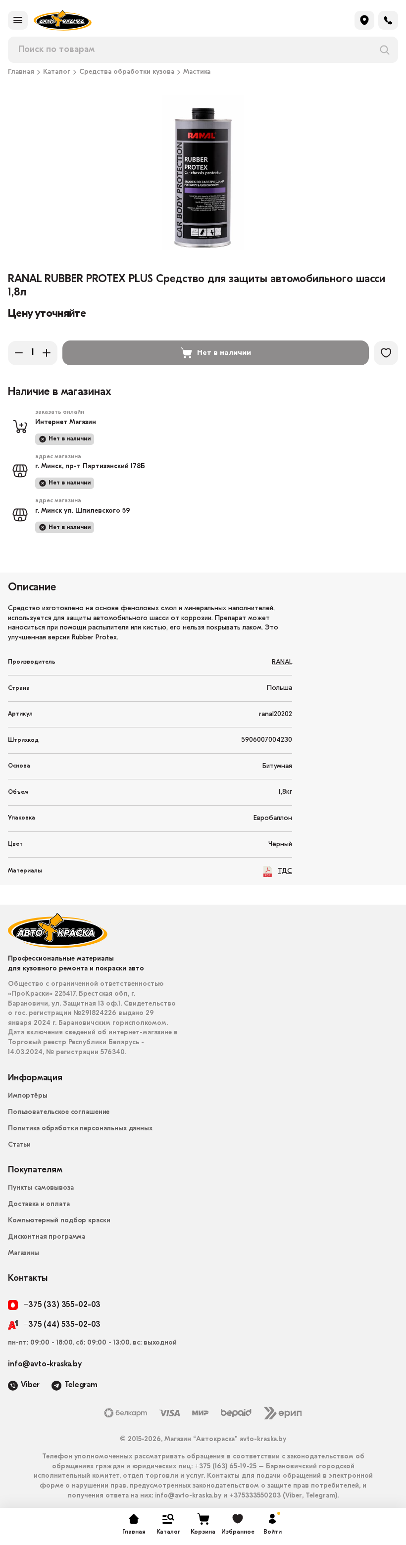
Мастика (196, 72)
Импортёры (28, 1096)
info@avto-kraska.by (45, 1364)
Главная (21, 72)
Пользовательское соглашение (58, 1112)
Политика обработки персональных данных (80, 1128)
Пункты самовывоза (41, 1188)
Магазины (23, 1253)
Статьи (19, 1145)
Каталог (56, 72)
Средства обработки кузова (126, 72)
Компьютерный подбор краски (59, 1220)
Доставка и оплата (39, 1204)
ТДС (285, 871)
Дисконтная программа (46, 1237)
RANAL (282, 662)
